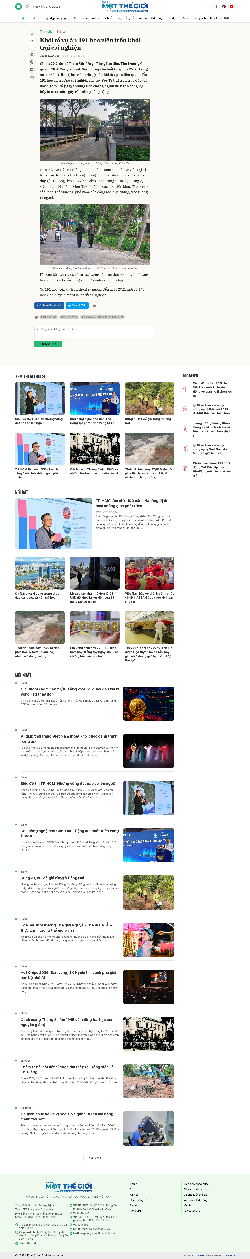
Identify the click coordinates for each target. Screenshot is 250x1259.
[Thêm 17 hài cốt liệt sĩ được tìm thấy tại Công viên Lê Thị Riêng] (148, 1081)
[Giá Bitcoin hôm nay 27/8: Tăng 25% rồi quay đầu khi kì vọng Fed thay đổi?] (148, 704)
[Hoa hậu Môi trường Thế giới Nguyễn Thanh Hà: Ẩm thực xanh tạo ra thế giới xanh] (148, 940)
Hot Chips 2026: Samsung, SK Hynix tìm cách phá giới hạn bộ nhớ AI (68, 975)
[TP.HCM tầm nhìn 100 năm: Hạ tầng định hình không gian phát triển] (40, 449)
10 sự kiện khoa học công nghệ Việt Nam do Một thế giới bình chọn (210, 449)
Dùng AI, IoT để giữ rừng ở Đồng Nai (148, 421)
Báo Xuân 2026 (219, 18)
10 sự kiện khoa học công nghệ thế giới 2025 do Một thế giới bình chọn (211, 409)
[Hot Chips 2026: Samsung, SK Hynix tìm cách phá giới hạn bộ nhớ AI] (148, 987)
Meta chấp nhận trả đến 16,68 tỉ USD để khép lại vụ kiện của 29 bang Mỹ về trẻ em (93, 597)
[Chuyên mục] (18, 6)
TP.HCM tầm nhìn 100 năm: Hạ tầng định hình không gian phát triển (37, 473)
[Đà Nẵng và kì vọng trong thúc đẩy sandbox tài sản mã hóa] (40, 573)
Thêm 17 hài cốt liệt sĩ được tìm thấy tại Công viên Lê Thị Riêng (67, 1069)
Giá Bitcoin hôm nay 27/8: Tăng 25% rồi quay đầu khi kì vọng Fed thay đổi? (70, 691)
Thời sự (34, 18)
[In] (94, 305)
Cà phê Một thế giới (195, 1194)
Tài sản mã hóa (89, 18)
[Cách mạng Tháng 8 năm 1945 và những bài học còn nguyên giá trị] (95, 449)
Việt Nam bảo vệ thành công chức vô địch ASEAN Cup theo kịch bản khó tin (149, 597)
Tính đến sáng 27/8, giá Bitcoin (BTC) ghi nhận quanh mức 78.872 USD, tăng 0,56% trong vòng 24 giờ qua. (68, 702)
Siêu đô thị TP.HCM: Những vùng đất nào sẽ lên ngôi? (39, 421)
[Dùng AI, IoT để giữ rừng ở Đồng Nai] (149, 398)
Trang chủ (46, 31)
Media (185, 18)
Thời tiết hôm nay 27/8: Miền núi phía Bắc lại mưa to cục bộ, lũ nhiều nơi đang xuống (148, 473)
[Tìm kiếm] (27, 6)
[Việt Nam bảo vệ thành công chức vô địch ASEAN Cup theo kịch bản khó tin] (149, 573)
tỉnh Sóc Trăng (69, 317)
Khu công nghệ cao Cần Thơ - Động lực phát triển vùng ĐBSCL (93, 421)
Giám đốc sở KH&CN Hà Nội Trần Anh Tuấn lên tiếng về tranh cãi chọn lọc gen (212, 389)
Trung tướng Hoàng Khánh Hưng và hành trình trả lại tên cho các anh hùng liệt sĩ (212, 429)
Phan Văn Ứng (48, 317)
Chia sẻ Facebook (51, 305)
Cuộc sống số (125, 18)
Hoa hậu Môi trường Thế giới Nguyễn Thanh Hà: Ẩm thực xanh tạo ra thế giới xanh (66, 928)
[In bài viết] (32, 77)
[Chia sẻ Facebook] (32, 62)
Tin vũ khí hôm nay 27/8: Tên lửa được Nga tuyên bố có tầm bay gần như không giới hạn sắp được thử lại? (148, 654)
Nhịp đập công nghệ (56, 18)
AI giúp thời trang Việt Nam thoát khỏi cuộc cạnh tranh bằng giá (69, 739)
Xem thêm (95, 1157)
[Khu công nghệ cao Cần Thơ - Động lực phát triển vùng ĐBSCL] (95, 398)
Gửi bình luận (48, 343)
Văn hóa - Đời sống (150, 18)
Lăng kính (200, 18)
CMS (204, 1255)
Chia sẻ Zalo (79, 305)
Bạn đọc (172, 18)
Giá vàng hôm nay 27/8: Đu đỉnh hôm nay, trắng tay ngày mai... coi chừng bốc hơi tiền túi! (94, 652)
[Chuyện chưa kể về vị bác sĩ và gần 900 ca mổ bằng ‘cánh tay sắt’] (148, 1128)
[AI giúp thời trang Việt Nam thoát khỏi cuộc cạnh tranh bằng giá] (148, 751)
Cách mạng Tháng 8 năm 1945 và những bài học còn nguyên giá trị (94, 471)
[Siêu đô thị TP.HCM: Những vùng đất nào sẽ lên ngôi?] (40, 398)
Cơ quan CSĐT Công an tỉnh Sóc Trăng (102, 317)
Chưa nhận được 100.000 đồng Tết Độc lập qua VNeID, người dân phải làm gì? (212, 469)
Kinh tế (107, 18)
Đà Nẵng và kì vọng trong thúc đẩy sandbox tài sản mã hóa (37, 595)
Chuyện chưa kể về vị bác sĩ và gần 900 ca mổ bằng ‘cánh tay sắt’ (67, 1116)
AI (74, 18)
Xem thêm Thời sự (30, 375)
